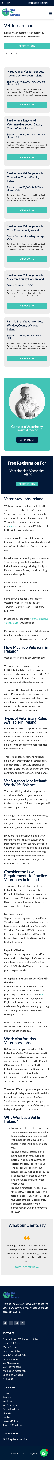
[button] (50, 13)
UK (42, 994)
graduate (14, 526)
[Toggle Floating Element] (44, 1453)
